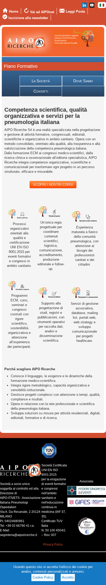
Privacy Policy (53, 544)
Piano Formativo (21, 66)
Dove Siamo (83, 81)
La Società (41, 81)
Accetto (68, 577)
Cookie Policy (43, 577)
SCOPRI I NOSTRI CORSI (53, 184)
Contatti (40, 91)
